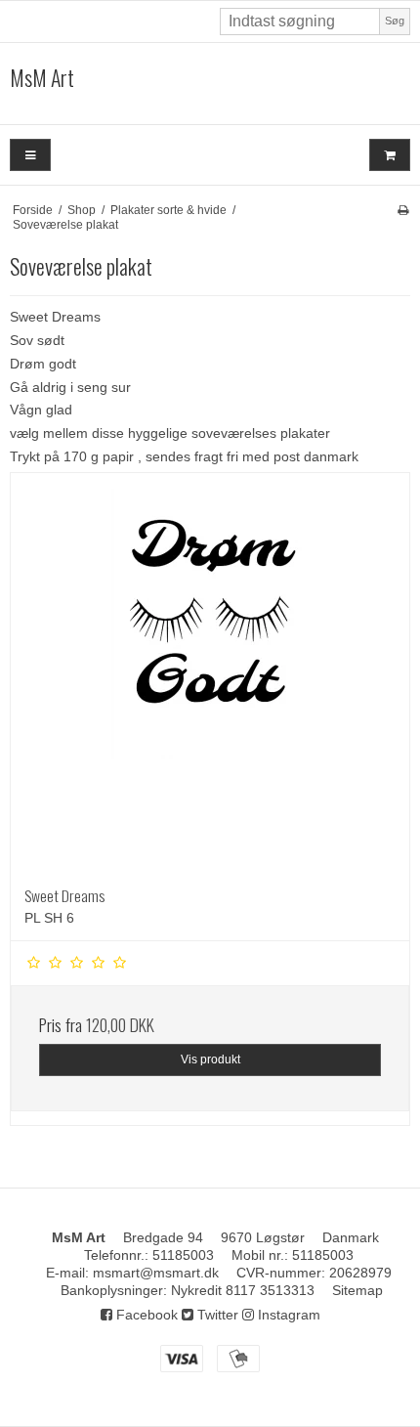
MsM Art (42, 78)
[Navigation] (30, 155)
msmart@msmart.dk (156, 1272)
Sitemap (357, 1290)
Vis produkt (210, 1059)
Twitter (215, 1314)
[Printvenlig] (403, 210)
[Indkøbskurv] (389, 155)
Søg (394, 20)
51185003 (183, 1255)
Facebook (145, 1314)
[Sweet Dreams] (210, 672)
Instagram (287, 1314)
